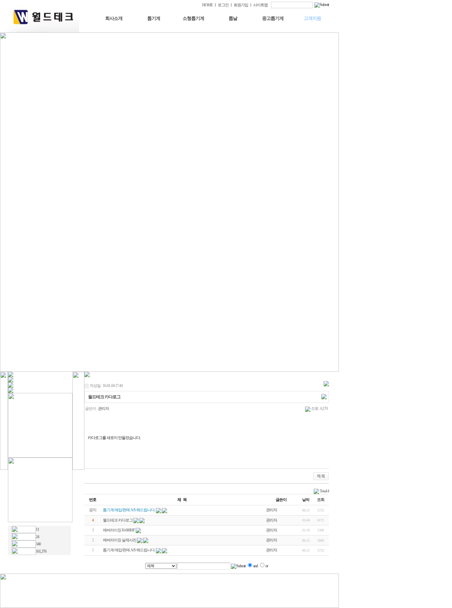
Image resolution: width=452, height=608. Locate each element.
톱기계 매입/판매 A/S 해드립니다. (129, 550)
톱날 (233, 18)
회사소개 (113, 18)
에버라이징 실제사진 (119, 540)
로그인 (223, 5)
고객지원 (312, 18)
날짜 (305, 499)
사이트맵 (260, 5)
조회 (320, 499)
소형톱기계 (193, 18)
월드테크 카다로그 (118, 520)
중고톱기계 (273, 18)
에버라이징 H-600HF (119, 530)
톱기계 (153, 18)
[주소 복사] (324, 396)
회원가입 (241, 5)
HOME (207, 5)
